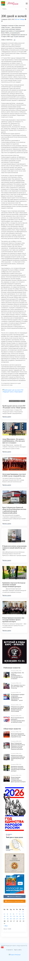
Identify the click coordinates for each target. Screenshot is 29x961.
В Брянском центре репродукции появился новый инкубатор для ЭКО (14, 548)
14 (17, 916)
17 (4, 918)
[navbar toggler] (27, 3)
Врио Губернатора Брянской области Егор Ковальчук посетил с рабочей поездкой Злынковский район (14, 510)
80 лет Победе (19, 19)
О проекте (9, 949)
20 (14, 918)
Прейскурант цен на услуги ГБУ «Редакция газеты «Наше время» (14, 407)
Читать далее (6, 416)
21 (17, 918)
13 (14, 916)
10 (4, 916)
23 (23, 918)
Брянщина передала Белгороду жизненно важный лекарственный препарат (13, 584)
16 (23, 916)
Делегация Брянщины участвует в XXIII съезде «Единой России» (14, 475)
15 (20, 916)
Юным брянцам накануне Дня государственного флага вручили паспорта (13, 619)
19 (10, 918)
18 (7, 918)
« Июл (6, 926)
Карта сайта (17, 949)
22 (20, 918)
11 (7, 916)
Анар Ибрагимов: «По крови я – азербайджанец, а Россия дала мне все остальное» (13, 441)
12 (10, 916)
